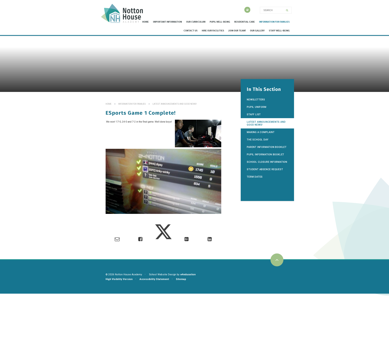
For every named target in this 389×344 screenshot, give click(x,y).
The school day (257, 139)
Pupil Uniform (256, 107)
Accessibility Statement (154, 279)
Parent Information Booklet (267, 147)
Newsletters (256, 99)
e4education (188, 274)
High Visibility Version (119, 279)
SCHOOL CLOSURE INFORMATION (267, 161)
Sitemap (181, 279)
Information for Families (132, 104)
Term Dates (255, 176)
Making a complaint (260, 132)
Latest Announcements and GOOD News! (175, 104)
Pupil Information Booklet (265, 154)
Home (109, 104)
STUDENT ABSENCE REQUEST (265, 169)
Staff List (254, 114)
